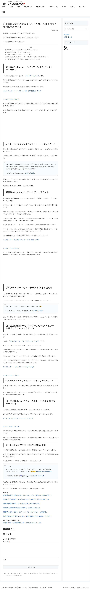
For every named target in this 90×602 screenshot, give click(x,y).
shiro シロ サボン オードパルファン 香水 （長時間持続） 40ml (21, 91)
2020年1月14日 (37, 476)
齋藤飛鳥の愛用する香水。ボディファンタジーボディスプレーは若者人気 (25, 512)
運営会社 (66, 34)
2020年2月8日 (37, 310)
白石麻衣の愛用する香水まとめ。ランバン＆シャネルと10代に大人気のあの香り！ (27, 495)
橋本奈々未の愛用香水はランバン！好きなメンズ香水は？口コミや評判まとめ (26, 499)
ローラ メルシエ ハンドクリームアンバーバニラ (17, 418)
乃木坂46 (7, 529)
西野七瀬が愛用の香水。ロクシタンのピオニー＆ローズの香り (21, 503)
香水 (14, 529)
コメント (6, 542)
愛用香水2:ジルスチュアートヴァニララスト (17, 52)
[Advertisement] (30, 127)
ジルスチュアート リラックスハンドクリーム (23, 341)
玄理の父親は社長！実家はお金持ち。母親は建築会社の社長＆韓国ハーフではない (27, 516)
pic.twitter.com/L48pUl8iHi (43, 471)
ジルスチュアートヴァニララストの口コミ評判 (18, 54)
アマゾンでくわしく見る (10, 99)
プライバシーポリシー (9, 587)
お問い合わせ (68, 37)
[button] (86, 29)
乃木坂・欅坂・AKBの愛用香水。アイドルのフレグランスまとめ (22, 522)
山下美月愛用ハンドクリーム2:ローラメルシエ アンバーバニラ (22, 59)
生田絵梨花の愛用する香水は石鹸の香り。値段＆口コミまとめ (21, 507)
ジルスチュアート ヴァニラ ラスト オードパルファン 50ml (20, 239)
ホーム (50, 587)
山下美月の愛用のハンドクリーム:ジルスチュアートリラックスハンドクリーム (27, 57)
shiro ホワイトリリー (31, 76)
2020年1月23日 (29, 173)
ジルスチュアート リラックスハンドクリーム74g (18, 367)
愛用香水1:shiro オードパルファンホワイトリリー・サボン (21, 50)
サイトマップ (22, 587)
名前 (4, 559)
